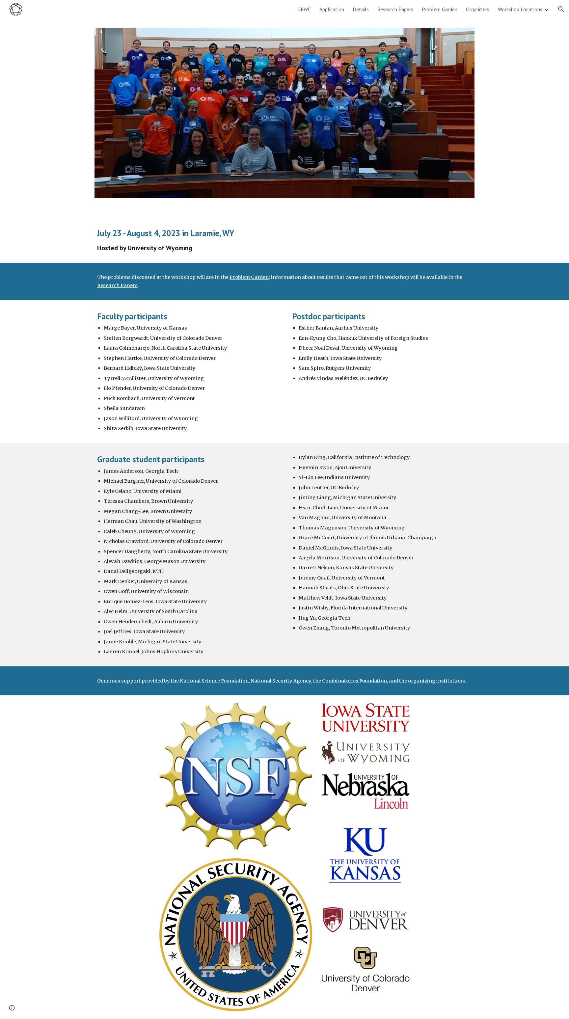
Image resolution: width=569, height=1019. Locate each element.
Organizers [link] (477, 9)
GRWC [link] (304, 9)
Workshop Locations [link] (520, 9)
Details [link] (361, 9)
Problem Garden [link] (439, 9)
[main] (284, 240)
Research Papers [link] (395, 9)
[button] (561, 9)
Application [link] (331, 9)
